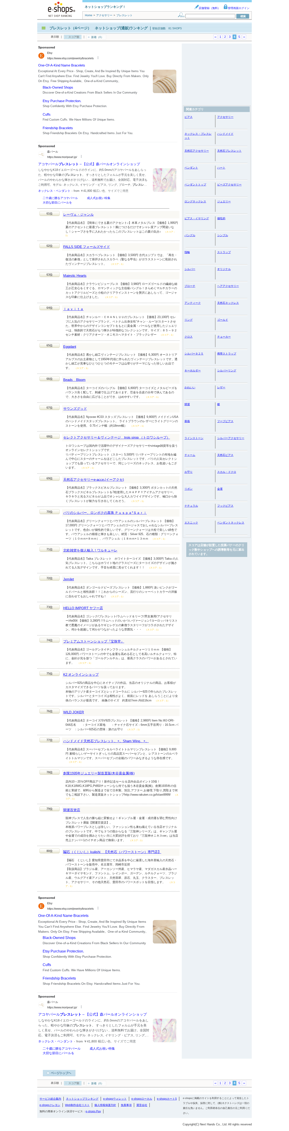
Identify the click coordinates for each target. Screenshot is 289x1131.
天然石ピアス (225, 455)
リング (188, 319)
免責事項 (126, 1105)
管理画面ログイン (238, 8)
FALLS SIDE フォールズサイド (86, 247)
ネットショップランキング (82, 1098)
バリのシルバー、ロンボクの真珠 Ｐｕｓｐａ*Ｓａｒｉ (105, 513)
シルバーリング (226, 370)
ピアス (188, 117)
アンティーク (192, 302)
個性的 (221, 218)
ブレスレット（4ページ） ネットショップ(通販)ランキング (98, 28)
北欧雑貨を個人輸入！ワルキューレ (90, 550)
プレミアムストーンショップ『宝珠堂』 (93, 641)
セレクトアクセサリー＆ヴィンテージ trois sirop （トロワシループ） (116, 437)
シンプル (222, 235)
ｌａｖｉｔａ (73, 309)
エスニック (191, 522)
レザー (221, 387)
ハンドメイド (225, 133)
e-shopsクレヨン (50, 1105)
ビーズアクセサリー (229, 184)
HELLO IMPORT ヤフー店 (83, 608)
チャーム (189, 455)
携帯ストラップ (226, 353)
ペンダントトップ (195, 184)
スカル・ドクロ (226, 472)
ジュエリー (224, 201)
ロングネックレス (195, 201)
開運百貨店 (71, 810)
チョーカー (224, 336)
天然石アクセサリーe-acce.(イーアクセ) (93, 479)
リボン (188, 488)
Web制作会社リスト (77, 1105)
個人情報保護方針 (105, 1105)
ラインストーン (193, 438)
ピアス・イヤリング (196, 218)
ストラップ (224, 252)
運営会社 (141, 1105)
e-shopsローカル (141, 1098)
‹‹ (215, 37)
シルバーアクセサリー (230, 438)
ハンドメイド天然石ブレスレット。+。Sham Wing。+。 (106, 741)
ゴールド (222, 319)
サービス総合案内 (50, 1098)
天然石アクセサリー (196, 150)
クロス (188, 336)
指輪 (187, 252)
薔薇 (187, 421)
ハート (221, 167)
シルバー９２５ (193, 353)
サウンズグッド (75, 408)
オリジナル (224, 269)
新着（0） (97, 37)
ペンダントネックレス (230, 522)
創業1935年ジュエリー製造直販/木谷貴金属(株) (99, 773)
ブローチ (189, 286)
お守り (188, 472)
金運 (220, 488)
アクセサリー (225, 117)
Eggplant (69, 346)
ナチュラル (191, 505)
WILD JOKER (73, 712)
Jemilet (68, 579)
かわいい (189, 387)
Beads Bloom (74, 380)
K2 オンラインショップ (81, 674)
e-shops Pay (93, 1111)
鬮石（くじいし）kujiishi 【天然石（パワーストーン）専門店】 (112, 852)
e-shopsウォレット (115, 1098)
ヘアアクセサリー (228, 286)
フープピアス (225, 421)
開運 (187, 404)
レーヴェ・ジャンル (78, 214)
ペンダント (191, 167)
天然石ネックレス (228, 302)
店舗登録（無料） (209, 8)
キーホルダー (192, 370)
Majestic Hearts (74, 275)
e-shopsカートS (167, 1098)
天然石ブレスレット (229, 150)
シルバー (189, 269)
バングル (189, 235)
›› (244, 37)
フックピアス (225, 505)
